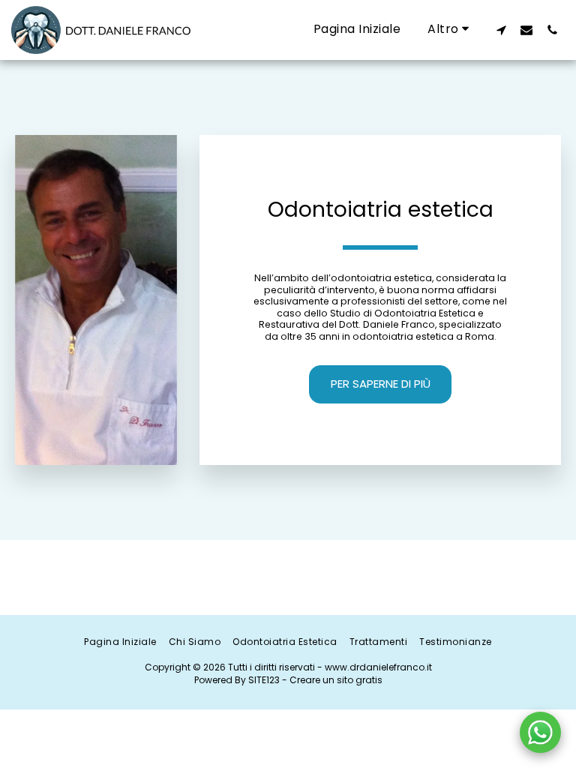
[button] (501, 29)
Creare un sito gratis (336, 680)
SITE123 (264, 680)
